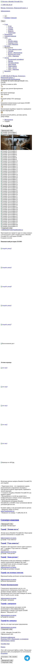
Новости (10, 31)
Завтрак (10, 61)
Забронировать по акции (8, 538)
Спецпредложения (10, 36)
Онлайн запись (13, 41)
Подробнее (4, 653)
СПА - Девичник (13, 56)
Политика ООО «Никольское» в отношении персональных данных (14, 639)
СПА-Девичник (13, 44)
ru (5, 16)
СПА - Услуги (12, 68)
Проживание (8, 34)
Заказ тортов (12, 64)
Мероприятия (8, 119)
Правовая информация (8, 637)
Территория (11, 32)
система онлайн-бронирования (10, 79)
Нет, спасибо (13, 656)
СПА (6, 37)
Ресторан (7, 46)
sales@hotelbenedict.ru (7, 511)
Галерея (10, 27)
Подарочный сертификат (16, 59)
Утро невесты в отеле (15, 49)
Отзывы (10, 29)
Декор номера (12, 66)
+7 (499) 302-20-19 (6, 4)
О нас (6, 24)
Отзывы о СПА (13, 42)
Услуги (6, 57)
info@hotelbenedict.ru (16, 230)
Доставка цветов (13, 62)
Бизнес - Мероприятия (15, 52)
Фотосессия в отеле (14, 54)
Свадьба (10, 51)
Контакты (7, 71)
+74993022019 (5, 230)
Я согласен (4, 656)
